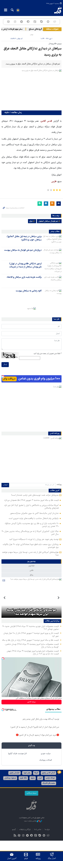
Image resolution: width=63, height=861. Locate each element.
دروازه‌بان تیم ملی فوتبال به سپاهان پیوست (23, 250)
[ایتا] (35, 21)
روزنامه (38, 858)
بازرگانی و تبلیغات (25, 829)
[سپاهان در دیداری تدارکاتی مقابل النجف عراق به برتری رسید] (31, 89)
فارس (53, 181)
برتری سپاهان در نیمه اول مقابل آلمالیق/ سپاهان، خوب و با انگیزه (24, 238)
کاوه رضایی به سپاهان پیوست (29, 291)
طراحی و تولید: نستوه (30, 821)
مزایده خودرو (45, 753)
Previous (59, 598)
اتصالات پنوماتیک (45, 760)
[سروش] (28, 21)
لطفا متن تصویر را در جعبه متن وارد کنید (48, 353)
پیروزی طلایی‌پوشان (55, 43)
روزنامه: (59, 484)
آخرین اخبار (11, 858)
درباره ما (47, 829)
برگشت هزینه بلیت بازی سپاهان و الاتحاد (24, 277)
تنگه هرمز (23, 778)
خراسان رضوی (14, 773)
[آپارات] (8, 21)
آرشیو (14, 829)
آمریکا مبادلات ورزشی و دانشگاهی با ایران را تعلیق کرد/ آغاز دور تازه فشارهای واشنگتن (31, 507)
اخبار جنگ (52, 858)
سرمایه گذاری (31, 702)
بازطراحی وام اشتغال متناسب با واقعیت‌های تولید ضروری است (34, 518)
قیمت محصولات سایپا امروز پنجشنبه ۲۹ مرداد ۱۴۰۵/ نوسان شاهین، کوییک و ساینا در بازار (32, 646)
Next (4, 598)
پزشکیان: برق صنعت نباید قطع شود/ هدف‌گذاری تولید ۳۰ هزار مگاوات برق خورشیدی (31, 546)
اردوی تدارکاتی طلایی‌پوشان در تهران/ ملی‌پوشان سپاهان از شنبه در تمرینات (25, 265)
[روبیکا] (55, 21)
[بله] (41, 21)
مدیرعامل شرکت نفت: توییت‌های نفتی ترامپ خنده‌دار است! (35, 495)
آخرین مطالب (54, 490)
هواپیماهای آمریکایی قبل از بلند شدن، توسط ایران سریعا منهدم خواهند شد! (30, 554)
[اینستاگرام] (15, 21)
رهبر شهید (26, 773)
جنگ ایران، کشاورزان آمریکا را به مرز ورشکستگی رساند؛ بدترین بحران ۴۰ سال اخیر (30, 533)
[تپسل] (2, 376)
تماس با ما (37, 829)
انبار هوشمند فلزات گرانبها (17, 753)
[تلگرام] (21, 21)
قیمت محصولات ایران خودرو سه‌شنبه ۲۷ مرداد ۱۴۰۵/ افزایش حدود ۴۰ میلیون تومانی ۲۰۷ (30, 628)
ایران (40, 778)
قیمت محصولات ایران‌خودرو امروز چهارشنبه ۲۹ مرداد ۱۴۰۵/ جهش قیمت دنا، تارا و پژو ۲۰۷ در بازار (33, 652)
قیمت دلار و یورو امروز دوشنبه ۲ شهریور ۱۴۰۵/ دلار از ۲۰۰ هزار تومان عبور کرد (31, 635)
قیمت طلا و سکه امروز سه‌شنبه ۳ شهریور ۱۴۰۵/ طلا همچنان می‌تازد (31, 500)
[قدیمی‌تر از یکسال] (52, 240)
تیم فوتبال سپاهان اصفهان (48, 221)
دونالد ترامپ (50, 778)
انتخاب (5, 485)
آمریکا (36, 773)
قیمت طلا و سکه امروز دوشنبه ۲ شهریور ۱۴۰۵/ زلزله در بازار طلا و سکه (30, 640)
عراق (31, 221)
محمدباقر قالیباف (48, 783)
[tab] (31, 561)
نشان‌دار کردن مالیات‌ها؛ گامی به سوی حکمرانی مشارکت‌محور (34, 513)
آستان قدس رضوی (48, 773)
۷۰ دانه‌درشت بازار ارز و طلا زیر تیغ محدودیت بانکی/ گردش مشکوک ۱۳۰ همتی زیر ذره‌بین (32, 525)
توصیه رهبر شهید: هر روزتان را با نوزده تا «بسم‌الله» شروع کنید (34, 539)
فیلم (26, 858)
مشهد (33, 778)
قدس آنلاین (55, 10)
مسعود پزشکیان (10, 778)
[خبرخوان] (15, 836)
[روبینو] (48, 21)
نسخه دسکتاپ (31, 793)
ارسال (5, 364)
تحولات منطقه (52, 29)
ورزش (31, 34)
